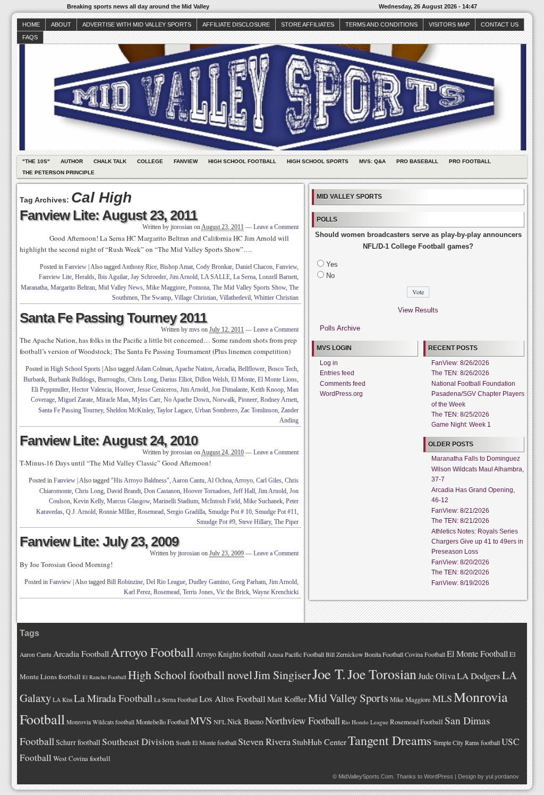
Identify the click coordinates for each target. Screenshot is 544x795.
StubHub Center (319, 741)
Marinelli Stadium (175, 501)
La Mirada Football (113, 698)
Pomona (199, 287)
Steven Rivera (264, 741)
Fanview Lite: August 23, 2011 (108, 215)
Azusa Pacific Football (295, 654)
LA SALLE (215, 277)
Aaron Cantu (188, 480)
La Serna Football (176, 700)
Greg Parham (249, 582)
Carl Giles (269, 480)
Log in (329, 363)
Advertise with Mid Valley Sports (136, 24)
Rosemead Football (416, 721)
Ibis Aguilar (113, 277)
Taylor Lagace (174, 410)
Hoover (124, 389)
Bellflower (251, 369)
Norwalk (223, 399)
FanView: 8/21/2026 (460, 510)
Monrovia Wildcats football (100, 722)
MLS (442, 698)
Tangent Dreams (389, 740)
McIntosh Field (220, 501)
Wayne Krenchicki (275, 592)
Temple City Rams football (466, 742)
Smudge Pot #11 (276, 511)
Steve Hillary (255, 522)
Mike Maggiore (165, 287)
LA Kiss (62, 700)
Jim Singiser (282, 674)
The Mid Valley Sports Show (249, 287)
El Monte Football (477, 653)
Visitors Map (449, 24)
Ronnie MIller (116, 511)
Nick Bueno (245, 721)
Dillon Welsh (211, 379)
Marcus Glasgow (128, 501)
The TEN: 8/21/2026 (460, 521)
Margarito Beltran (72, 287)
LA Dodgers (478, 676)
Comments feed (343, 383)
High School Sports (317, 161)
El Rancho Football (104, 677)
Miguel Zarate (75, 399)
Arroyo (243, 480)
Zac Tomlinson (259, 410)
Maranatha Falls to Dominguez (475, 458)
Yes (332, 264)
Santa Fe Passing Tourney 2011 (113, 318)
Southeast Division (138, 741)
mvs (194, 329)
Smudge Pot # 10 (230, 511)
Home (31, 24)
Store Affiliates (307, 24)
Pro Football (470, 161)
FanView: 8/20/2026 (460, 562)
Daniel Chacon (254, 266)
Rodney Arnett (278, 399)
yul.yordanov (502, 776)
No (330, 276)
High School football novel (190, 674)
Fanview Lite (55, 277)
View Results (418, 310)
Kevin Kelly (88, 501)
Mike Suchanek (263, 501)
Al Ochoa (219, 480)
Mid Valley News (120, 287)
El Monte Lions (277, 379)
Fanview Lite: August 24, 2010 (109, 441)
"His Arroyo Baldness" (140, 480)
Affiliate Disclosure (236, 24)
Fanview (186, 161)
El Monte (242, 379)
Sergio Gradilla (186, 511)
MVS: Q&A (372, 161)
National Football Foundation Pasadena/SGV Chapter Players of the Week (477, 394)
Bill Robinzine (125, 582)
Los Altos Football (232, 698)
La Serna (244, 277)
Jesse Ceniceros (157, 389)
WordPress (438, 776)
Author (72, 161)
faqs (30, 37)
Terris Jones (198, 592)
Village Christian (195, 297)
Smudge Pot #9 (216, 522)
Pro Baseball (417, 161)
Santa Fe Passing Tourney (70, 410)
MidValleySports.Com (365, 776)
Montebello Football (162, 721)
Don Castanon (162, 491)
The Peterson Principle (58, 172)
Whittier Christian (276, 297)
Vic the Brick (232, 592)
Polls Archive (340, 328)
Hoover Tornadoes (206, 491)
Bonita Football (383, 654)
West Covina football (81, 758)
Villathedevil (235, 297)
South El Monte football (206, 742)
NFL (220, 721)
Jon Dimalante (229, 389)
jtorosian (181, 227)
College (150, 161)
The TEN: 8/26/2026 (460, 373)
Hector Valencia (92, 389)
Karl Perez (137, 592)
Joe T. (329, 673)
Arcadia (225, 369)
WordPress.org (341, 393)
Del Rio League (165, 582)
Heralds (85, 277)
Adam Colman (153, 369)
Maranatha (34, 287)
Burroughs (111, 379)
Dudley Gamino (209, 582)
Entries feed (337, 373)
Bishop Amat (176, 266)
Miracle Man (112, 399)
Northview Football (302, 720)
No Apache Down (186, 399)
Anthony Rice (139, 266)
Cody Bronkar (214, 266)
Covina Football (425, 654)
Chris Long (142, 379)
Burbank (34, 379)
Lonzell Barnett (278, 277)
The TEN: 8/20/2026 (460, 572)
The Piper (286, 522)
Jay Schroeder (148, 277)
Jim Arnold (183, 277)
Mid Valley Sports (348, 697)
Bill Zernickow (344, 654)
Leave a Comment (276, 227)
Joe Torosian (381, 674)
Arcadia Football (81, 653)
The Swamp (156, 297)
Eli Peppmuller (50, 389)
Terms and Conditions (381, 24)
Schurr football (78, 742)
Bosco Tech (282, 369)
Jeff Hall (244, 491)
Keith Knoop (267, 389)
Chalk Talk (110, 161)
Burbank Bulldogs (71, 379)
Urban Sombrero (216, 410)
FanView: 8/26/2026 (460, 363)
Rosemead (151, 511)
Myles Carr (146, 399)
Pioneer (247, 399)
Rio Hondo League (365, 722)
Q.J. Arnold (81, 511)
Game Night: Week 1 (461, 424)
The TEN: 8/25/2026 (460, 414)
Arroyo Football (152, 652)
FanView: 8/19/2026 (460, 583)
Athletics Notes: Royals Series (474, 531)
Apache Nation (193, 369)
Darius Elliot (176, 379)
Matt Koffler (287, 699)
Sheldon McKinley (130, 410)
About (61, 24)
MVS (201, 720)
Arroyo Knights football (231, 654)
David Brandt (124, 491)
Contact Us (499, 24)
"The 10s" (36, 161)
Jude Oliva (436, 676)
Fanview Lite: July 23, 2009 (99, 541)
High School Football (242, 161)
